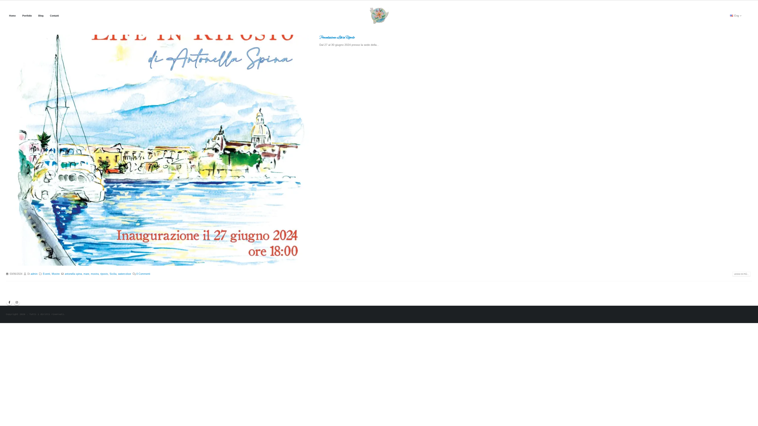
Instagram (17, 302)
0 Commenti (143, 274)
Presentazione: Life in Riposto (337, 37)
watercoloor (124, 274)
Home (12, 15)
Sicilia (113, 274)
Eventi (46, 274)
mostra (95, 274)
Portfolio (27, 15)
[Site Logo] (379, 16)
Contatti (54, 15)
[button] (749, 15)
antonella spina (73, 274)
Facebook (9, 302)
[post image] (159, 150)
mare (86, 274)
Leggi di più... (741, 274)
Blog (40, 15)
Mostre (56, 274)
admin (34, 274)
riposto (104, 274)
